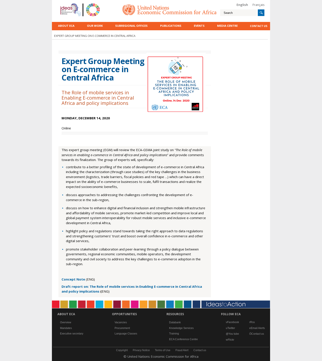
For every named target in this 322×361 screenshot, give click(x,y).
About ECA (66, 26)
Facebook (233, 322)
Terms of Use (162, 350)
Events (199, 26)
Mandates (66, 328)
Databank (175, 322)
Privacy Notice (141, 350)
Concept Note (74, 279)
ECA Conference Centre (183, 339)
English (242, 4)
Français (258, 4)
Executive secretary (71, 333)
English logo (66, 4)
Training (174, 333)
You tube (233, 333)
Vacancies (121, 322)
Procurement (122, 328)
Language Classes (126, 333)
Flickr (231, 339)
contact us (258, 26)
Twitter (231, 328)
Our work (95, 26)
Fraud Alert (181, 350)
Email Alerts (258, 328)
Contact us (257, 333)
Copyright (122, 350)
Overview (65, 322)
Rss (252, 322)
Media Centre (227, 26)
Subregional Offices (131, 26)
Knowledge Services (181, 328)
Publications (170, 26)
